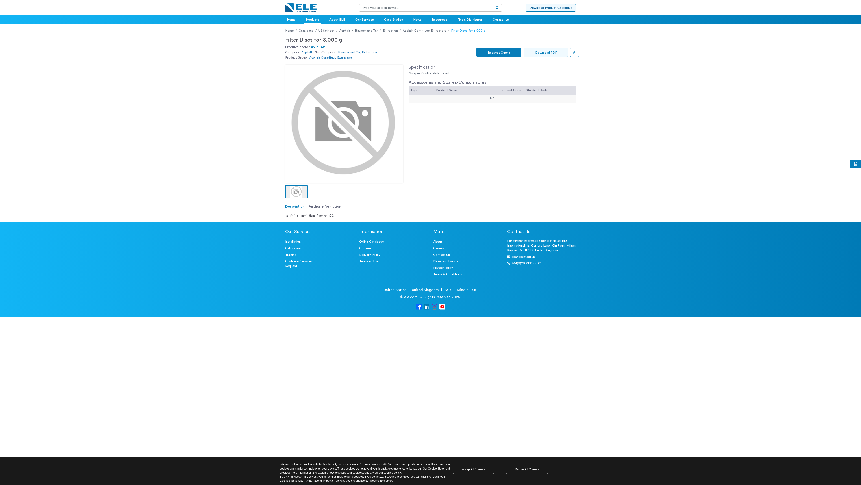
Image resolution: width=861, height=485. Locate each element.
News (417, 19)
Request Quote (499, 52)
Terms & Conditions (447, 274)
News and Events (445, 261)
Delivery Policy (369, 254)
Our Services (364, 19)
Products (312, 19)
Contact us (501, 19)
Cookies (365, 248)
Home (291, 19)
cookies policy (392, 472)
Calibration (293, 248)
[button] (296, 191)
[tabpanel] (430, 216)
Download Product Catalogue (550, 7)
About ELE (337, 19)
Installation (293, 241)
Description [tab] (295, 206)
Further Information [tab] (324, 206)
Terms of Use (369, 261)
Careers (439, 248)
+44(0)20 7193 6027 (526, 263)
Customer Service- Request (298, 264)
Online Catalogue (371, 241)
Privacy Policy (443, 267)
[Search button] (497, 8)
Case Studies (393, 19)
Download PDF (546, 52)
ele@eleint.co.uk (523, 256)
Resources (439, 19)
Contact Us (441, 254)
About (437, 241)
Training (290, 254)
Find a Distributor (469, 19)
